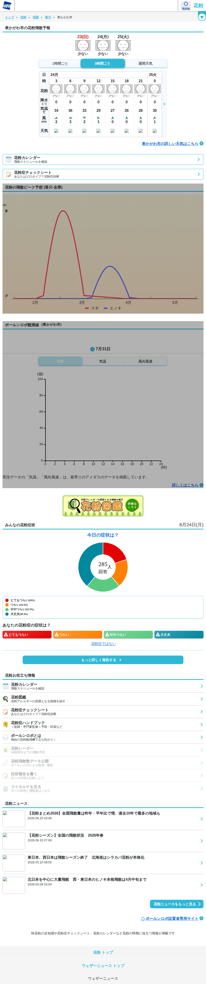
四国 (36, 17)
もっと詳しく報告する (98, 660)
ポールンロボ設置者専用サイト (172, 918)
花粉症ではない (103, 644)
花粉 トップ (103, 952)
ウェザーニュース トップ (103, 965)
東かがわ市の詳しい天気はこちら (170, 143)
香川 (48, 17)
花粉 (198, 5)
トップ (9, 17)
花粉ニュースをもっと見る (175, 904)
